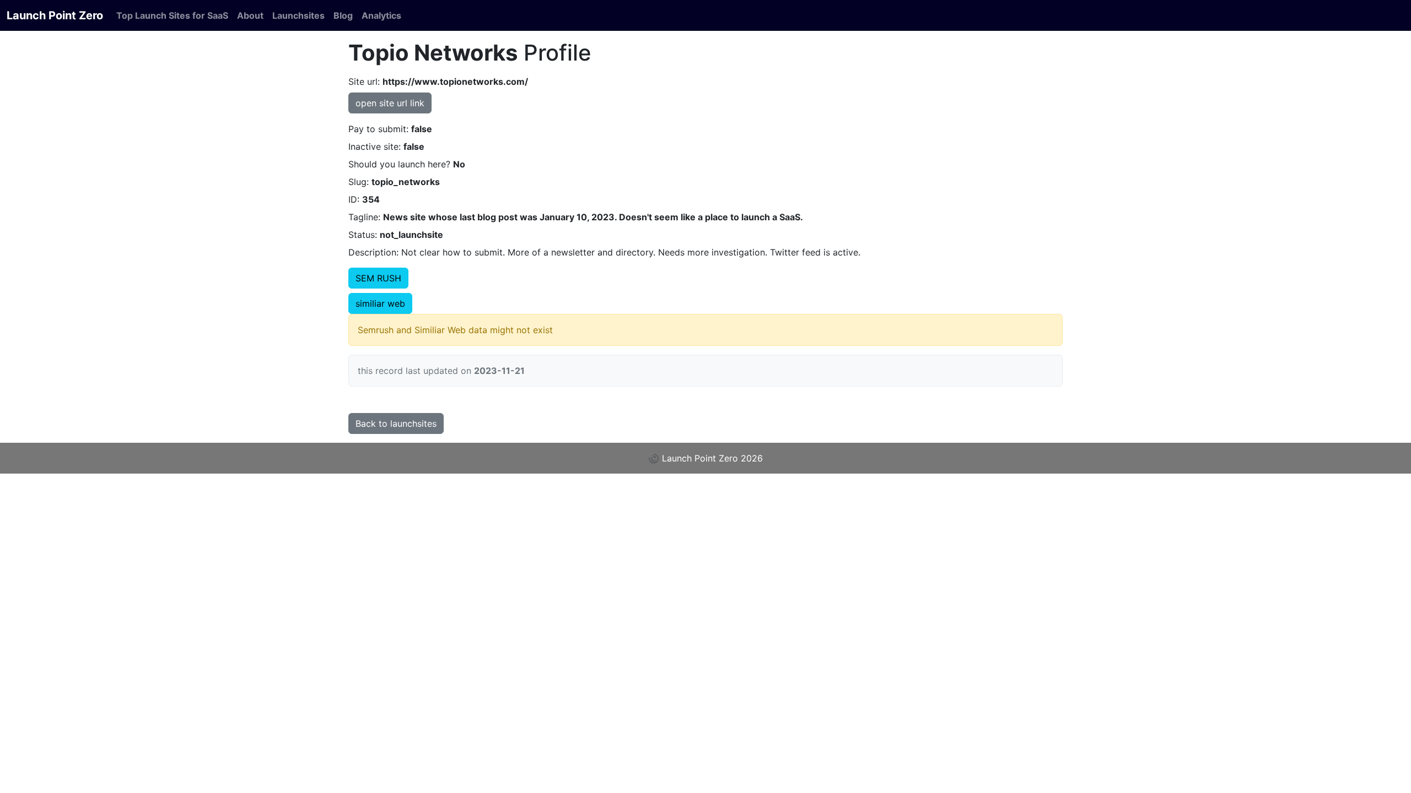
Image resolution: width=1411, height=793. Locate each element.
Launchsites (298, 15)
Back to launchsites (396, 423)
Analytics (381, 15)
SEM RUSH (378, 278)
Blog (343, 15)
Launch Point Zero (55, 15)
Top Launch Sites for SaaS (172, 15)
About (250, 15)
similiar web (380, 303)
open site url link (390, 102)
